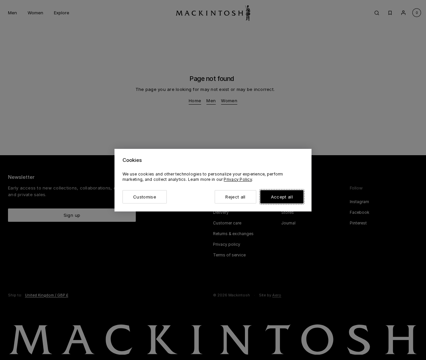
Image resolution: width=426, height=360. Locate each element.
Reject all (235, 196)
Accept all (282, 196)
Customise (144, 196)
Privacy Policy (238, 179)
